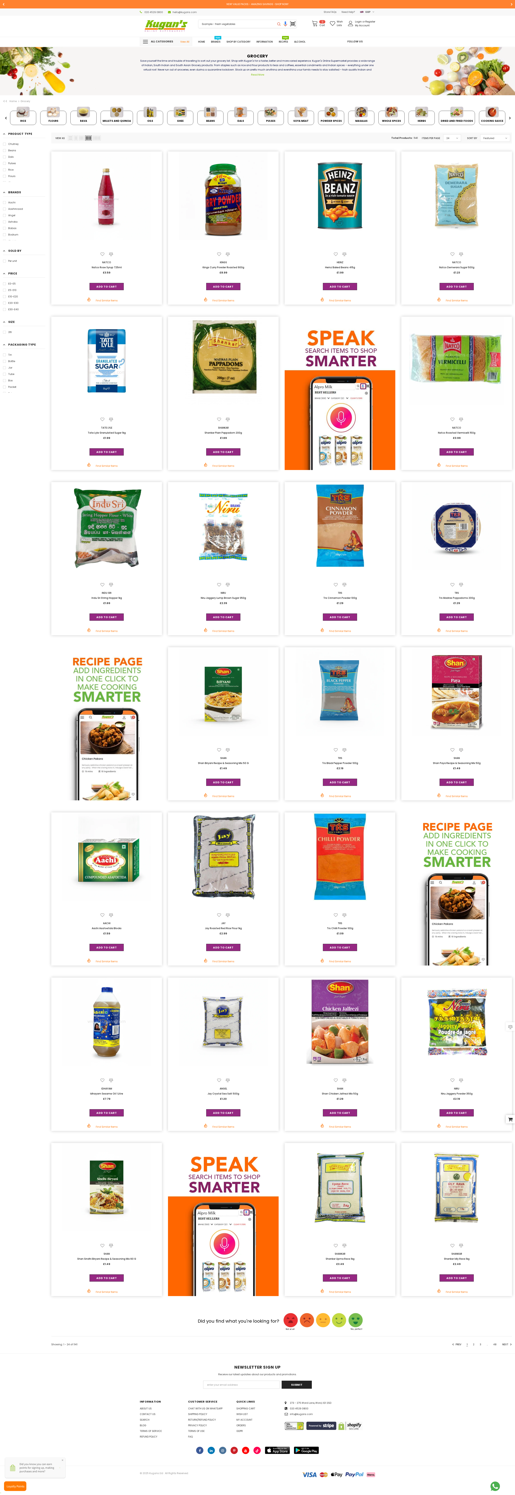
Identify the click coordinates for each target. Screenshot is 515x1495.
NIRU (223, 593)
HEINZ (340, 262)
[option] (257, 4)
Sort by (472, 138)
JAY (223, 923)
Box (10, 380)
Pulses (12, 163)
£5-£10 (12, 290)
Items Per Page (431, 138)
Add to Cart (106, 287)
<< (5, 101)
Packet (12, 387)
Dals (11, 157)
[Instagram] (222, 1450)
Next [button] (509, 118)
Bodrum (13, 234)
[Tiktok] (257, 1450)
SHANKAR (223, 427)
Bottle (11, 361)
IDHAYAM (106, 1088)
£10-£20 (13, 296)
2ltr (10, 332)
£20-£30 (13, 303)
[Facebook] (199, 1450)
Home (13, 101)
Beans (12, 150)
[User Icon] (350, 23)
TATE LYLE (106, 427)
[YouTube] (245, 1450)
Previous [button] (5, 118)
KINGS (223, 262)
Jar (10, 367)
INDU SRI (106, 593)
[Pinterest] (234, 1450)
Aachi (11, 202)
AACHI (106, 923)
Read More (257, 74)
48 (494, 1344)
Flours (11, 176)
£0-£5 (12, 283)
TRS (340, 593)
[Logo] (166, 26)
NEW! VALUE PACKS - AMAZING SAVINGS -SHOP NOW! (257, 4)
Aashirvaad (15, 209)
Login (358, 21)
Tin (10, 354)
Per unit (12, 261)
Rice (10, 169)
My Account (362, 25)
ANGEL (223, 1088)
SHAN (223, 758)
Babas (12, 228)
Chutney (13, 144)
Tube (11, 374)
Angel (11, 215)
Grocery (25, 101)
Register (370, 21)
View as (60, 138)
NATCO (106, 262)
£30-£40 (13, 309)
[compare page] (510, 1026)
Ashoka (13, 221)
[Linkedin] (211, 1450)
